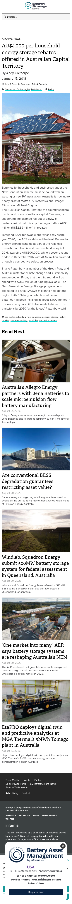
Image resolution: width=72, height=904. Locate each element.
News (16, 39)
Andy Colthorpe (17, 73)
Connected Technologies (17, 89)
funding (22, 317)
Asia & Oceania (12, 84)
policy (63, 317)
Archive (7, 39)
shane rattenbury (19, 320)
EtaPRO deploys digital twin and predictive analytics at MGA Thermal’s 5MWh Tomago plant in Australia (35, 736)
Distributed (36, 89)
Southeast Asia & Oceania (34, 84)
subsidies (33, 320)
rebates (5, 320)
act (6, 317)
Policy (51, 89)
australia (13, 317)
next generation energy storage (43, 317)
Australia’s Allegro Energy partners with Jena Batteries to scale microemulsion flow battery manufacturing (35, 396)
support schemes (48, 320)
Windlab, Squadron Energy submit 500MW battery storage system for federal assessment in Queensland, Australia (35, 566)
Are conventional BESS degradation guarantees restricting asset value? (27, 481)
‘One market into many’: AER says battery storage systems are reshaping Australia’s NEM (35, 651)
